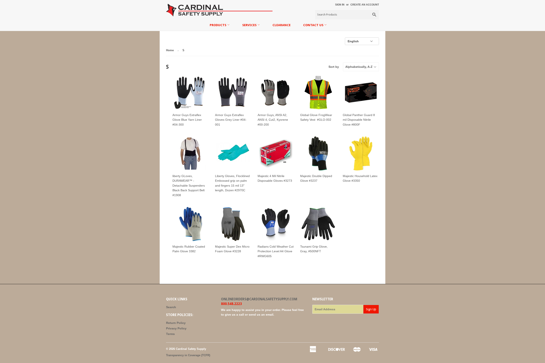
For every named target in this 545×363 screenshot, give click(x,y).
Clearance (281, 25)
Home (170, 50)
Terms (170, 334)
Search (171, 307)
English (353, 41)
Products (218, 25)
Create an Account (364, 4)
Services (249, 25)
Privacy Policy (176, 328)
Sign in (339, 4)
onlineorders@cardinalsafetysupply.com (259, 299)
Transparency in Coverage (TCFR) (188, 355)
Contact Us (313, 25)
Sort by (333, 66)
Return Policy (176, 323)
